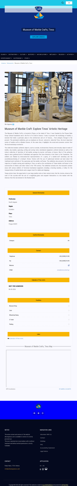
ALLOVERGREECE (47, 485)
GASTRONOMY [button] (17, 58)
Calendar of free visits (16, 338)
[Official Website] (68, 265)
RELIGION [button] (61, 54)
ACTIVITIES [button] (70, 54)
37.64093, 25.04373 (65, 389)
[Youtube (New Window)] (42, 413)
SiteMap (42, 441)
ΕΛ (40, 466)
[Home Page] (38, 406)
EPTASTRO (65, 485)
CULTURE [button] (23, 54)
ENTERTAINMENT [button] (6, 58)
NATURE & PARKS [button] (42, 54)
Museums (10, 63)
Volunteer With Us (46, 434)
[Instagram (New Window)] (38, 413)
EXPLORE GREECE (38, 37)
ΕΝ (43, 466)
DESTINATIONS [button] (13, 54)
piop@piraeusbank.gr (63, 270)
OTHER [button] (27, 58)
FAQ (41, 444)
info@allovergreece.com (12, 469)
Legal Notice (44, 451)
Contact (42, 438)
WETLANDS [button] (53, 54)
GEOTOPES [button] (31, 54)
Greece (3, 63)
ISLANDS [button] (3, 54)
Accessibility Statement (47, 448)
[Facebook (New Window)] (34, 413)
